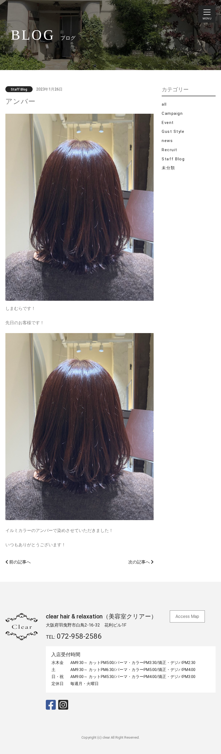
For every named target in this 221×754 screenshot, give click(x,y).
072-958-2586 (79, 636)
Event (168, 122)
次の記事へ (139, 562)
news (167, 140)
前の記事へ (19, 562)
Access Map (187, 616)
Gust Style (173, 131)
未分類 (168, 167)
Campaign (172, 113)
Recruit (169, 149)
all (164, 104)
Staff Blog (173, 159)
